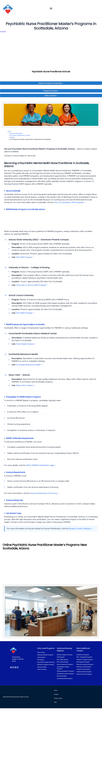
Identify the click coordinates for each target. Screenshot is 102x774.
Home (9, 131)
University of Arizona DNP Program (31, 285)
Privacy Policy (58, 698)
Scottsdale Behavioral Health (28, 365)
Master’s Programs (16, 133)
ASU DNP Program (24, 257)
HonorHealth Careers (25, 344)
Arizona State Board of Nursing (43, 493)
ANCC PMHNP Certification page (40, 465)
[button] (51, 8)
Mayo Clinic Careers (24, 385)
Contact (56, 694)
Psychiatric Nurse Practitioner (20, 135)
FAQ (55, 702)
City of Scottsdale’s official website (69, 202)
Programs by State (50, 91)
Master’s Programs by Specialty (50, 83)
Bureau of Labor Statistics (80, 528)
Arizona (12, 137)
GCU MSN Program (24, 313)
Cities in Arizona (50, 95)
